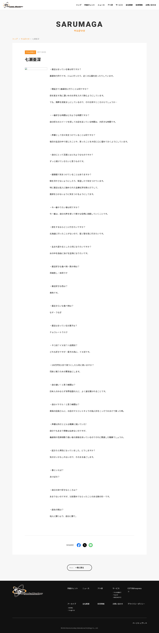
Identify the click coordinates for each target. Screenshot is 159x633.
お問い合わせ (118, 604)
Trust (115, 595)
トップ (15, 39)
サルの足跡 (117, 592)
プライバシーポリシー (136, 604)
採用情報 (101, 604)
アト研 (100, 588)
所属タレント (72, 588)
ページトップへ (139, 623)
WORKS (70, 608)
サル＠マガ (25, 39)
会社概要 (85, 604)
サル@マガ (71, 610)
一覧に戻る (79, 567)
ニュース (85, 588)
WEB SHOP (117, 597)
